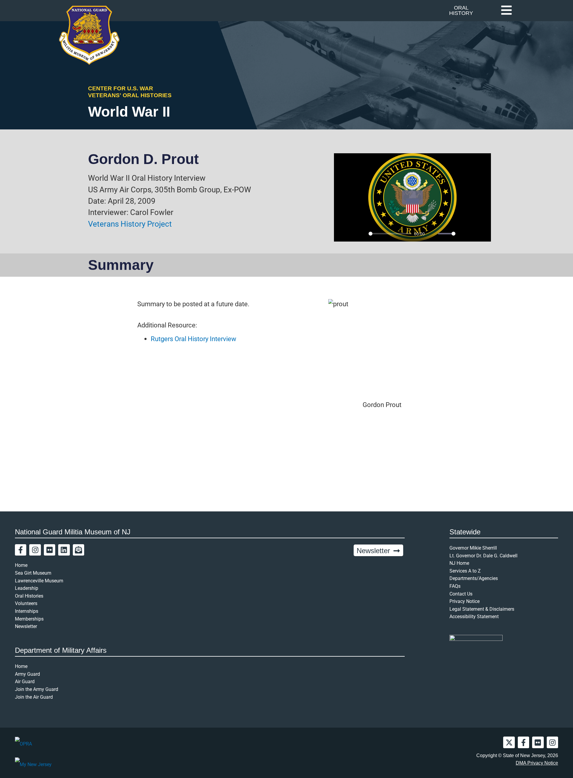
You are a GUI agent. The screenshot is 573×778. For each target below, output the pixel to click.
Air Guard (25, 681)
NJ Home (459, 563)
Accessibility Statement (474, 616)
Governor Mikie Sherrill (473, 548)
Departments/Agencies (473, 578)
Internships (26, 611)
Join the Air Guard (34, 697)
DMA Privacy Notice (537, 762)
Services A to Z (465, 571)
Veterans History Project (130, 223)
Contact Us (460, 594)
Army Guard (27, 674)
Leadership (26, 588)
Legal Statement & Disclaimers (481, 609)
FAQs (454, 586)
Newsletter (26, 626)
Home (21, 565)
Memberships (29, 619)
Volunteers (26, 603)
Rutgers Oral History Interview (193, 339)
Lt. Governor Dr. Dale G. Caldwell (483, 556)
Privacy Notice (464, 601)
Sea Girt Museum (33, 573)
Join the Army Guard (36, 689)
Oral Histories (29, 596)
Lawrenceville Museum (39, 581)
